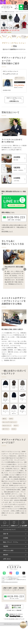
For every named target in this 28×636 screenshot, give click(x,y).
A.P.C (11, 418)
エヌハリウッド (7, 425)
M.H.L (4, 418)
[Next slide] (24, 269)
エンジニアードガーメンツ (9, 422)
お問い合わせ (7, 559)
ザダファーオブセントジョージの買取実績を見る (14, 99)
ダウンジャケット (19, 78)
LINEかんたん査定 (8, 550)
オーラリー (6, 429)
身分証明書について (7, 231)
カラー (16, 425)
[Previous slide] (3, 269)
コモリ (14, 429)
